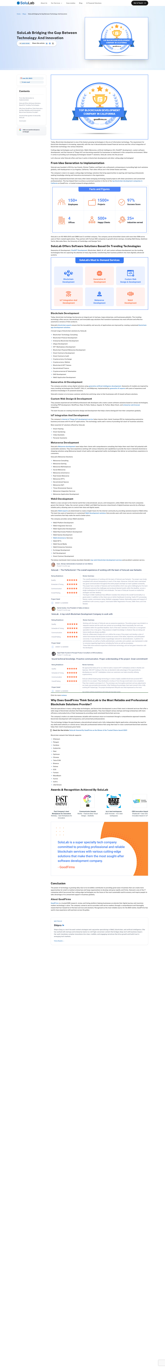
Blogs (24, 14)
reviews (64, 695)
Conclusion (22, 121)
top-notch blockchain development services (106, 560)
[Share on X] (53, 43)
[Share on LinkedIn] (46, 43)
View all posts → (59, 941)
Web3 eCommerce (59, 538)
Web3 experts (63, 511)
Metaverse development (66, 446)
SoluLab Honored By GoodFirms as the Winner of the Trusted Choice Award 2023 (98, 730)
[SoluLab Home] (28, 3)
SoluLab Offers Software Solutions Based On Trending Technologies (30, 104)
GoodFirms (55, 903)
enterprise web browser (131, 405)
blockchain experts (65, 325)
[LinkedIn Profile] (63, 925)
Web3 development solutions (95, 513)
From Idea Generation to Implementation (26, 99)
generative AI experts (117, 388)
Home (19, 14)
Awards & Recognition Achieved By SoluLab (29, 116)
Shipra (58, 925)
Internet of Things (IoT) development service (77, 419)
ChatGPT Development (79, 250)
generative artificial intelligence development (105, 386)
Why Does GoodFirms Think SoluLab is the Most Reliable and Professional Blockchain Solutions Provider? (30, 110)
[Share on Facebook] (50, 43)
